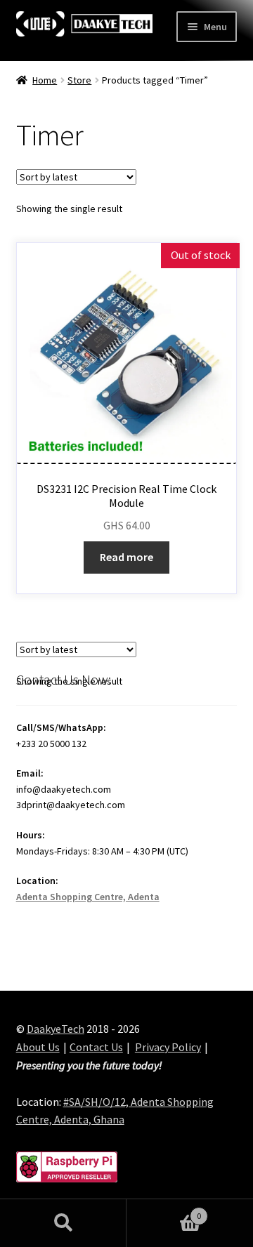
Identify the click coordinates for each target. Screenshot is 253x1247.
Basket (163, 1211)
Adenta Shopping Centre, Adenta (88, 896)
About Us (38, 1047)
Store (79, 80)
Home (44, 80)
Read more (126, 557)
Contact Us (96, 1047)
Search (63, 1223)
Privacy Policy (168, 1047)
